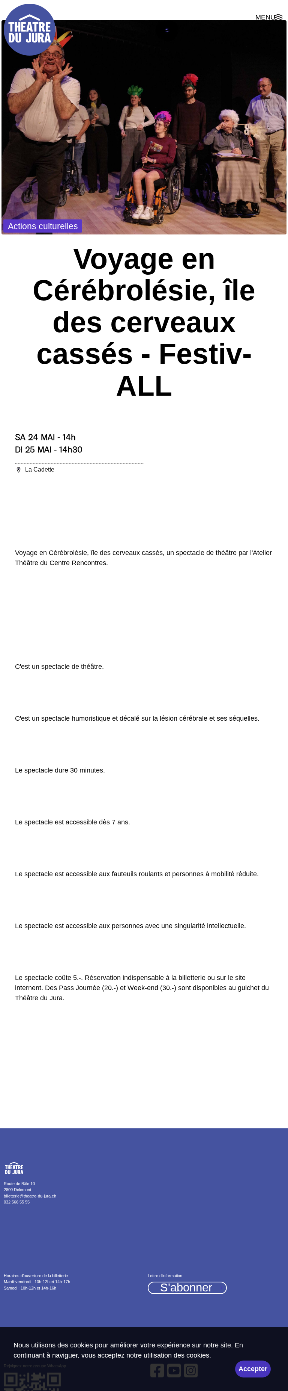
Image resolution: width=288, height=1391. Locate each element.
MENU (269, 18)
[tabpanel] (144, 127)
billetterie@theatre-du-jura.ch (30, 1196)
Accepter (252, 1369)
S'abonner (186, 1288)
